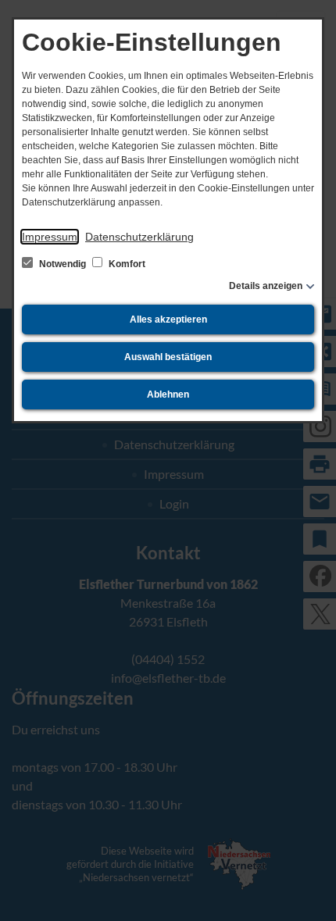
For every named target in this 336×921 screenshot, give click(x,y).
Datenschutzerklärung (139, 236)
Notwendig (62, 264)
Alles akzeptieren (168, 319)
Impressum (49, 236)
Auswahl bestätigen (168, 357)
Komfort (125, 264)
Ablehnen (168, 394)
